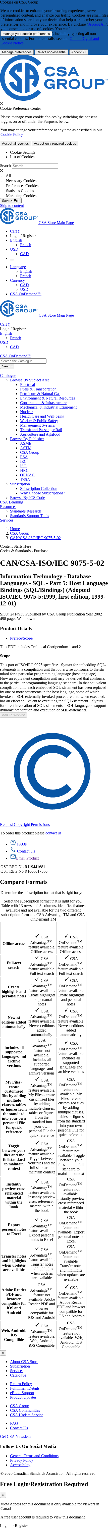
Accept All (96, 24)
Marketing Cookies (21, 196)
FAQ (14, 1423)
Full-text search (14, 965)
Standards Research (25, 511)
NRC (24, 470)
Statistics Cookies (20, 191)
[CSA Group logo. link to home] (54, 99)
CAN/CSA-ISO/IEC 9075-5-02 (35, 538)
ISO (23, 466)
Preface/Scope (21, 638)
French (25, 245)
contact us (53, 833)
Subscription (20, 1366)
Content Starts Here (15, 546)
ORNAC (27, 475)
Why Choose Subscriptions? (42, 493)
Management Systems (37, 425)
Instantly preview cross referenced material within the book (13, 1195)
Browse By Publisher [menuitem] (27, 439)
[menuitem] (64, 384)
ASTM (25, 448)
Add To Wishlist (13, 715)
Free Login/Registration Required (44, 1484)
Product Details (16, 628)
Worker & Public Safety (39, 421)
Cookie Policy (12, 134)
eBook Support (22, 1393)
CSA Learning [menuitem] (11, 502)
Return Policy (21, 1384)
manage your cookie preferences (26, 34)
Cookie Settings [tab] (22, 152)
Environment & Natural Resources (47, 398)
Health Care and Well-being (42, 416)
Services (16, 1371)
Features (14, 927)
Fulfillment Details (24, 1388)
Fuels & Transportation (38, 389)
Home (15, 529)
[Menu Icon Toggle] (12, 259)
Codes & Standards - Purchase (24, 551)
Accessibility (20, 1465)
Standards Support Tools (29, 516)
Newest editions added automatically (14, 1022)
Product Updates (23, 1397)
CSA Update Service (26, 1415)
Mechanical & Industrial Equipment (48, 407)
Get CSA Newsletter (16, 1436)
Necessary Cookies (21, 181)
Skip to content (12, 205)
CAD (24, 254)
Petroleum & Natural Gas (40, 393)
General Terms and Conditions (34, 1456)
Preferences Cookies (22, 186)
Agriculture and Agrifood (40, 434)
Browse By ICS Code (27, 497)
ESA (24, 457)
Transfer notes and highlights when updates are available (14, 1263)
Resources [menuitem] (8, 506)
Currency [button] (17, 280)
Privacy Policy (21, 1460)
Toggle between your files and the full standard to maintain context (13, 1157)
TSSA (25, 479)
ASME (25, 443)
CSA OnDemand (71, 927)
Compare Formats (23, 882)
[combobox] (23, 361)
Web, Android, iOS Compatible (13, 1335)
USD (14, 249)
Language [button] (18, 267)
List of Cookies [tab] (22, 157)
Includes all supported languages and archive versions (14, 1056)
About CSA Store (24, 1362)
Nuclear (26, 412)
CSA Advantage (42, 927)
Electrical (27, 384)
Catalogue (18, 1375)
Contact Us (19, 1428)
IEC (23, 461)
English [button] (16, 240)
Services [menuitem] (6, 520)
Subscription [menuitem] (20, 484)
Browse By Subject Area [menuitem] (29, 380)
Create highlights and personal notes (14, 991)
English (26, 271)
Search (5, 165)
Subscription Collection (38, 488)
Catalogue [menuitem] (8, 375)
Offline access (14, 943)
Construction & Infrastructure (43, 403)
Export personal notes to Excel (14, 1229)
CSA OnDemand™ (25, 294)
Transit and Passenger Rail (41, 430)
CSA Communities (25, 1410)
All (8, 176)
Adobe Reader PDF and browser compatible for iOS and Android (14, 1301)
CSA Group (29, 452)
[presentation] (1, 103)
